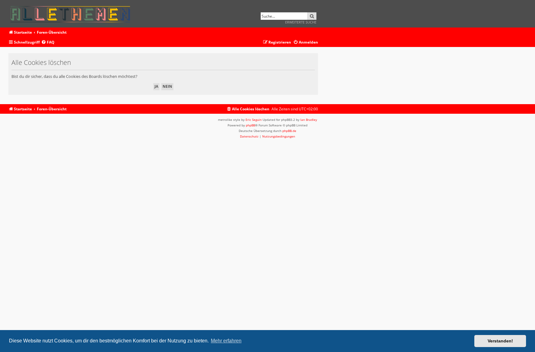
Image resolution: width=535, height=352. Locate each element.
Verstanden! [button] (500, 340)
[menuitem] (47, 42)
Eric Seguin (254, 119)
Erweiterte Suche (300, 22)
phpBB (250, 125)
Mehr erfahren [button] (226, 340)
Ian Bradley (308, 119)
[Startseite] (72, 13)
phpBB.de (289, 131)
